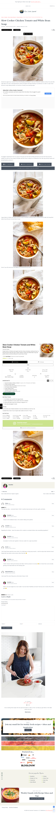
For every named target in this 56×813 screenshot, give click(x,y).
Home (2, 17)
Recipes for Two (33, 778)
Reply (53, 503)
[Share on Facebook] (1, 407)
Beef (44, 782)
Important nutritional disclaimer (29, 427)
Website (40, 623)
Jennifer (3, 26)
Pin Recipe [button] (41, 362)
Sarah (6, 547)
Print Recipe (15, 362)
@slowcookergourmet (25, 424)
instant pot (28, 748)
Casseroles (32, 780)
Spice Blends (33, 782)
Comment (3, 605)
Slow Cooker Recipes (12, 17)
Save (28, 364)
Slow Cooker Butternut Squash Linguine (10, 492)
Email (21, 623)
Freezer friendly (28, 743)
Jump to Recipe (28, 33)
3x (52, 380)
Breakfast (32, 776)
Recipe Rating (4, 601)
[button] (3, 358)
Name (3, 623)
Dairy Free (45, 780)
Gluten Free (45, 778)
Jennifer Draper (6, 349)
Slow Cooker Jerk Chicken (49, 492)
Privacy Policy (5, 807)
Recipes (5, 17)
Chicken (44, 776)
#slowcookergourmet (38, 424)
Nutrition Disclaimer (13, 807)
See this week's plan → (36, 1)
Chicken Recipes (20, 17)
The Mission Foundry (50, 810)
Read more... (28, 712)
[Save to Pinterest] (1, 405)
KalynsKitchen (9, 571)
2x (50, 380)
